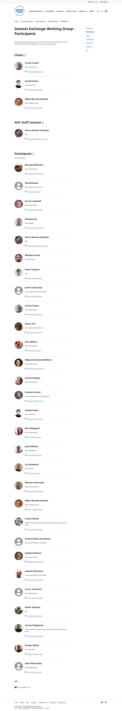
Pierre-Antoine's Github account (37, 139)
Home (16, 21)
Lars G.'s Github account (35, 598)
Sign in (102, 11)
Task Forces (89, 43)
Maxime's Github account (35, 491)
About (91, 11)
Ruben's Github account (34, 616)
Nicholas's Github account (35, 228)
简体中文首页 (103, 2)
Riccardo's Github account (35, 174)
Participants (64, 21)
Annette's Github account (35, 401)
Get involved (49, 11)
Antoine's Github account (35, 90)
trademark (26, 708)
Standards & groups (35, 11)
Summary (89, 28)
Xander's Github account (35, 654)
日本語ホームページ (93, 2)
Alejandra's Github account (35, 369)
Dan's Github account (34, 351)
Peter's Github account (34, 672)
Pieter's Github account (34, 278)
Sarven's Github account (35, 210)
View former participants (48, 44)
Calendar (89, 47)
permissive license (37, 708)
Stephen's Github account (35, 562)
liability (20, 708)
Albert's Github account (34, 108)
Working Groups (40, 21)
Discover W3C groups (27, 21)
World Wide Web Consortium (33, 706)
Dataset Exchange (53, 21)
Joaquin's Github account (35, 580)
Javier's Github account (34, 296)
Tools (87, 36)
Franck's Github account (34, 72)
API (29, 687)
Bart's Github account (34, 437)
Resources (60, 11)
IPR (87, 50)
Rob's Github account (34, 192)
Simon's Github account (34, 333)
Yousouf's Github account (35, 636)
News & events (71, 11)
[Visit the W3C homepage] (19, 11)
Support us (82, 11)
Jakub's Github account (34, 455)
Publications (90, 39)
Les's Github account (33, 473)
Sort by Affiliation (20, 158)
